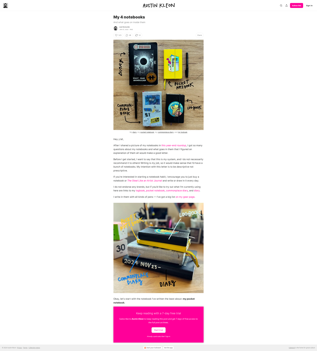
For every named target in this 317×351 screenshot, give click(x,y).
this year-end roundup (173, 145)
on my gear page (185, 196)
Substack (292, 348)
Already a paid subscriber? (158, 336)
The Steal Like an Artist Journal (144, 180)
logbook (140, 190)
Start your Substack (153, 348)
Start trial (158, 330)
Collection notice (34, 348)
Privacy (19, 348)
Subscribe (296, 5)
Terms (25, 348)
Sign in (309, 5)
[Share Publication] (286, 5)
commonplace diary (165, 132)
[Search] (281, 5)
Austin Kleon (124, 27)
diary (134, 132)
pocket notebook (147, 132)
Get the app (168, 348)
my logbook (182, 132)
